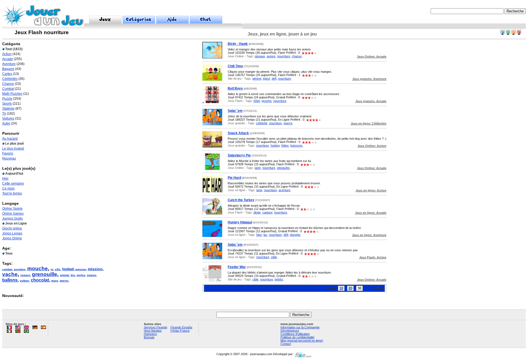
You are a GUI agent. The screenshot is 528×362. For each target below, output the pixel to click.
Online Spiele (12, 208)
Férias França (179, 330)
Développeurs (289, 330)
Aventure (9, 64)
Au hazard (10, 139)
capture (267, 212)
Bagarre (8, 69)
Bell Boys (235, 88)
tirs (73, 275)
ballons (10, 280)
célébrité (261, 123)
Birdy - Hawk (238, 44)
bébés (279, 279)
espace (25, 275)
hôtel (257, 100)
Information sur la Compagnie (300, 327)
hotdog (275, 145)
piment (256, 78)
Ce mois (8, 188)
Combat (8, 89)
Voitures (8, 118)
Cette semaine (13, 183)
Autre (6, 123)
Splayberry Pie (239, 155)
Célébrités (10, 79)
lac (265, 234)
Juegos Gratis (12, 218)
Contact (285, 343)
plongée (295, 234)
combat (7, 269)
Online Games (13, 213)
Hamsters (150, 334)
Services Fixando (155, 327)
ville (58, 269)
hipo (259, 234)
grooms (267, 100)
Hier (5, 178)
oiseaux (260, 56)
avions (271, 56)
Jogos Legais (12, 233)
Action (7, 54)
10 (341, 288)
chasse (297, 56)
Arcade (7, 59)
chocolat (40, 280)
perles (81, 275)
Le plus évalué (13, 148)
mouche (37, 268)
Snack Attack (238, 133)
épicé (266, 78)
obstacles (283, 167)
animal (64, 275)
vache (10, 274)
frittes (285, 145)
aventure (20, 269)
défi (274, 78)
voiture (24, 280)
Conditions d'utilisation (295, 334)
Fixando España (181, 327)
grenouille (44, 274)
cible (274, 257)
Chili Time (235, 66)
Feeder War (237, 267)
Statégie (8, 108)
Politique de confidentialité (297, 337)
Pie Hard (234, 178)
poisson (80, 269)
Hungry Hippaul (240, 222)
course (91, 275)
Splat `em (235, 111)
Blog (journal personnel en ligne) (301, 340)
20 (350, 288)
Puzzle (7, 99)
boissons (296, 145)
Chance (8, 84)
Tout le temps (12, 193)
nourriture (283, 56)
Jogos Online (12, 238)
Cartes (7, 74)
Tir (4, 113)
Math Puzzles (12, 94)
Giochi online (12, 228)
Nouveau (9, 158)
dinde (257, 212)
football (68, 269)
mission (95, 269)
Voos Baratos (153, 330)
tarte (258, 167)
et (52, 269)
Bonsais (149, 337)
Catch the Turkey (241, 200)
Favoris (7, 153)
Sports (7, 104)
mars (54, 280)
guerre (64, 280)
